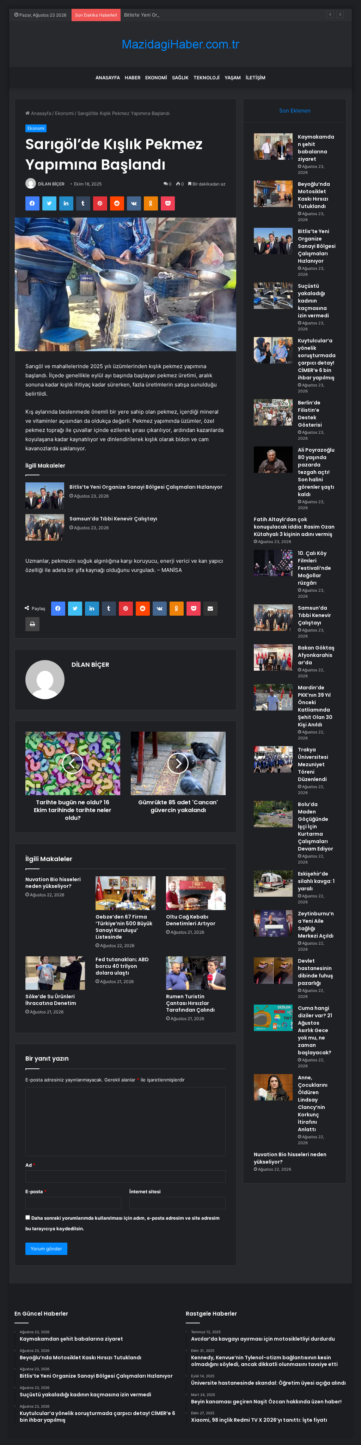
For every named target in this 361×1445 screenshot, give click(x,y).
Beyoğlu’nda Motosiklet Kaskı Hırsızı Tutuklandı (314, 195)
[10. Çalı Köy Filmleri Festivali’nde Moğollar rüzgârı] (273, 563)
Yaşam (233, 77)
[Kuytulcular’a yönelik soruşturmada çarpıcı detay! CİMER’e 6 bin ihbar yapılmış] (273, 350)
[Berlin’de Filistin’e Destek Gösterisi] (273, 412)
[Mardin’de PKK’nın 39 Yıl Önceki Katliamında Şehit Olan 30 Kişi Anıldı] (273, 697)
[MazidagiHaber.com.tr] (180, 44)
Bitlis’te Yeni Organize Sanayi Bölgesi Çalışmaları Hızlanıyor (188, 15)
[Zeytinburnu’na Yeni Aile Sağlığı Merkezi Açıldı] (273, 923)
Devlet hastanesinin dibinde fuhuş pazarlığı (315, 972)
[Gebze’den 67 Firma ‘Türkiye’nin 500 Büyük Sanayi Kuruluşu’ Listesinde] (125, 893)
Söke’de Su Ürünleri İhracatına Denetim (50, 1000)
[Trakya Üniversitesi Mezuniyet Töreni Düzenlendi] (273, 759)
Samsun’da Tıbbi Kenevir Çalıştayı (113, 518)
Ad (30, 1165)
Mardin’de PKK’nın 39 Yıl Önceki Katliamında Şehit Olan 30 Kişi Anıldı (315, 706)
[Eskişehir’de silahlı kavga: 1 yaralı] (273, 883)
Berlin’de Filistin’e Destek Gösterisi (310, 413)
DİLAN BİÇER (51, 184)
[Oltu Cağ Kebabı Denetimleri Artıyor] (196, 893)
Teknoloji (207, 77)
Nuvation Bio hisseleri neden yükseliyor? (53, 883)
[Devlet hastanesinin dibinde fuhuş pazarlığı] (273, 970)
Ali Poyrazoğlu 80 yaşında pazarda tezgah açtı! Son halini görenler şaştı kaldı (316, 472)
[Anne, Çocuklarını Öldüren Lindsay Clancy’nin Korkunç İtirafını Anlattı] (273, 1087)
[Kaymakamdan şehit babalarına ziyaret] (273, 146)
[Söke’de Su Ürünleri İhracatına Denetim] (55, 973)
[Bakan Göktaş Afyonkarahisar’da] (273, 657)
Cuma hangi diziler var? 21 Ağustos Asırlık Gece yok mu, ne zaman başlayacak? (315, 1030)
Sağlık (180, 77)
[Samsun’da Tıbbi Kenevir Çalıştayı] (44, 527)
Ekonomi (156, 77)
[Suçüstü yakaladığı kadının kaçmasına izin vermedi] (273, 295)
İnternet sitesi (145, 1191)
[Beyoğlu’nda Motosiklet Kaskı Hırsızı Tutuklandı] (273, 194)
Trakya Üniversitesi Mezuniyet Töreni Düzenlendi (313, 764)
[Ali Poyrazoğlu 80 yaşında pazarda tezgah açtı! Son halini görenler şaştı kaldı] (273, 459)
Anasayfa (108, 77)
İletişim (255, 77)
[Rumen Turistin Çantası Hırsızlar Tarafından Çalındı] (196, 973)
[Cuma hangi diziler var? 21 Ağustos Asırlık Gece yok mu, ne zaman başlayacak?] (273, 1018)
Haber (132, 77)
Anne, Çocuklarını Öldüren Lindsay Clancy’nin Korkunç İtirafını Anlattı (313, 1103)
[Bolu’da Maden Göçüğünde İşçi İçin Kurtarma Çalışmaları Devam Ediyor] (273, 814)
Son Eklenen (295, 110)
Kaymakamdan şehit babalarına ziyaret (316, 148)
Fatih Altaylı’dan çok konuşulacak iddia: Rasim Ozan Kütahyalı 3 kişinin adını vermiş (294, 527)
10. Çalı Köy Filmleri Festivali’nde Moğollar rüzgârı (314, 568)
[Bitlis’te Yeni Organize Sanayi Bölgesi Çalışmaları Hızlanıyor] (44, 495)
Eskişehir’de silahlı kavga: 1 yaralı (316, 881)
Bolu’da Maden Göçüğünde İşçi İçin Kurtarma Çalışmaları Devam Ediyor (315, 826)
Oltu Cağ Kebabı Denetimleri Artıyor (190, 920)
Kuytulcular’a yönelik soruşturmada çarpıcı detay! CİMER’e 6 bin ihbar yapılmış (317, 359)
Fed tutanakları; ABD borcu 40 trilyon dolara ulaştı (122, 966)
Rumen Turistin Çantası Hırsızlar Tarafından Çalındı (190, 1003)
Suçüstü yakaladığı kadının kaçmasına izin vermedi (313, 300)
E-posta (36, 1191)
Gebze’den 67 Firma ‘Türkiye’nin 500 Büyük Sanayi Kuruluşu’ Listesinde (124, 926)
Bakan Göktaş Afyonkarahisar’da (316, 655)
